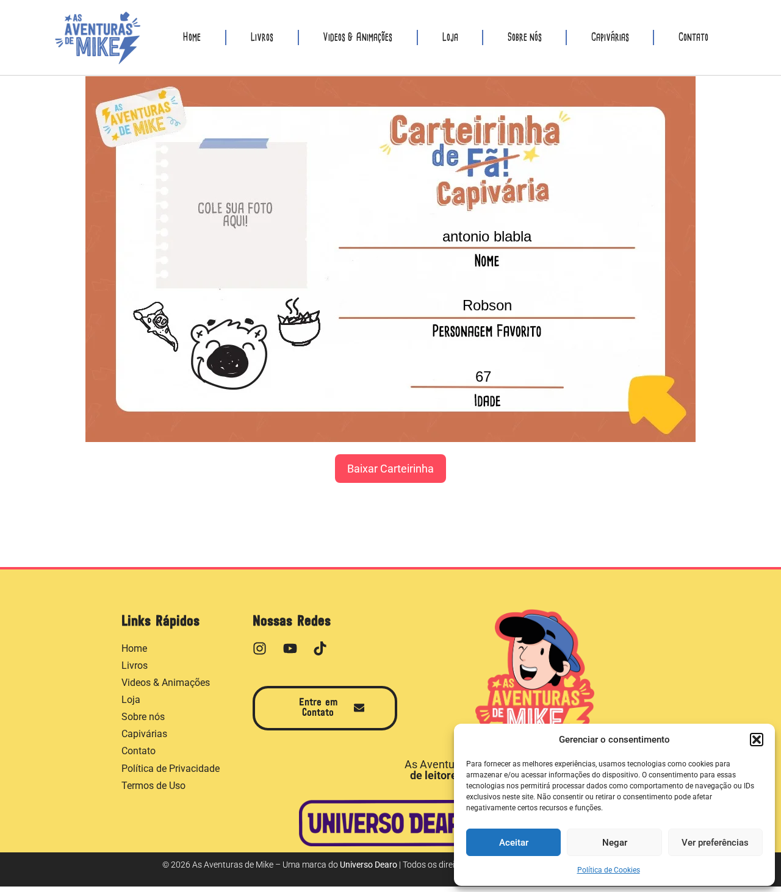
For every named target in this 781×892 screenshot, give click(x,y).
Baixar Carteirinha (390, 468)
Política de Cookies (608, 870)
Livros (261, 37)
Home (191, 37)
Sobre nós (525, 37)
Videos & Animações (357, 37)
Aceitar (513, 842)
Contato (693, 37)
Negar (614, 842)
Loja (450, 37)
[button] (756, 739)
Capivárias (610, 37)
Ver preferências (715, 842)
